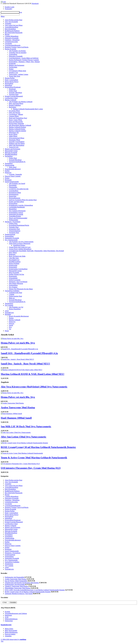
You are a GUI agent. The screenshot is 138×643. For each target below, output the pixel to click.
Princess (11, 323)
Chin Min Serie (14, 258)
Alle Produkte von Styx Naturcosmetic (21, 242)
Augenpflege (13, 54)
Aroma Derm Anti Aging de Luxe (20, 247)
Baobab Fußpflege (15, 105)
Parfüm (7, 171)
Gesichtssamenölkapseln (12, 45)
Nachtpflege (9, 156)
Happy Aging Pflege (15, 120)
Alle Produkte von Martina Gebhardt (20, 102)
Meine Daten (9, 629)
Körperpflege (13, 203)
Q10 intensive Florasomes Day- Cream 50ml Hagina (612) (31, 468)
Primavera (8, 172)
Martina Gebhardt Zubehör (17, 131)
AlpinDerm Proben (19, 245)
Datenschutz (9, 621)
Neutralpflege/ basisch (16, 212)
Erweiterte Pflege (14, 111)
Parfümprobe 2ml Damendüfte (15, 577)
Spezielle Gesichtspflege (16, 142)
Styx (10, 327)
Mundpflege (13, 209)
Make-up (12, 298)
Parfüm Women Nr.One (16, 274)
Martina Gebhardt (10, 100)
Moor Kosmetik (14, 272)
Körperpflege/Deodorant (13, 87)
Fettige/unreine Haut (15, 296)
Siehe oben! (12, 167)
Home (7, 331)
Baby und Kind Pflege (16, 103)
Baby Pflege (13, 252)
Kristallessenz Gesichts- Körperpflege (21, 205)
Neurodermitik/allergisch (13, 169)
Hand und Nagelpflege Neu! (18, 118)
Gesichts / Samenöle (15, 174)
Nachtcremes (13, 67)
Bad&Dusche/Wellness (12, 31)
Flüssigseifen (13, 187)
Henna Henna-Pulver (11, 82)
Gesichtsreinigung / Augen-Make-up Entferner (23, 58)
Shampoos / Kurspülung (12, 222)
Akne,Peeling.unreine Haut (13, 20)
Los (20, 12)
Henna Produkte (14, 263)
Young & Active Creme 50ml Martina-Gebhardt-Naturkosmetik (34, 457)
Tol (10, 329)
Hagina (11, 318)
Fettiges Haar (13, 223)
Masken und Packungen (16, 65)
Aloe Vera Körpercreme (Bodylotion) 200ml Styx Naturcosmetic (34, 386)
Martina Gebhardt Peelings (17, 127)
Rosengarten (13, 276)
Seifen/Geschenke (14, 280)
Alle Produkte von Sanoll (17, 183)
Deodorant (12, 89)
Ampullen (8, 23)
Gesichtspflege (13, 191)
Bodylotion (12, 107)
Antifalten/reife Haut (15, 292)
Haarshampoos (13, 194)
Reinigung (8, 180)
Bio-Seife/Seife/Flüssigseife (13, 32)
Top (2, 641)
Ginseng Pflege (14, 116)
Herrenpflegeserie (14, 198)
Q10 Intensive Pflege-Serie (17, 71)
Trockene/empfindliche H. (17, 162)
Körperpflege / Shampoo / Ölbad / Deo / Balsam (24, 62)
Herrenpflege (9, 83)
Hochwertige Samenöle (16, 123)
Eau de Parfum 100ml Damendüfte (16, 581)
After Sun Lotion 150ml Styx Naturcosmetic (23, 436)
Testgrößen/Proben (15, 216)
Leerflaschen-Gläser (11, 98)
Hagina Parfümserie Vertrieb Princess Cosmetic (24, 60)
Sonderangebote (10, 234)
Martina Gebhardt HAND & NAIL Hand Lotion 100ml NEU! (32, 374)
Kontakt (7, 611)
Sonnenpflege (9, 236)
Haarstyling (12, 196)
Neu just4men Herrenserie (17, 211)
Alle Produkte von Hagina (17, 51)
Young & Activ (14, 147)
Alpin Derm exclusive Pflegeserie (19, 243)
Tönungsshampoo (14, 231)
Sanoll (11, 325)
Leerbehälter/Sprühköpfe (17, 207)
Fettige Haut (13, 91)
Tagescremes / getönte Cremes (18, 74)
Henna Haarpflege (15, 309)
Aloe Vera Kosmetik (11, 22)
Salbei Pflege (13, 136)
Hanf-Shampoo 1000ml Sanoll (16, 418)
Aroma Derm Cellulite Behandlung (20, 249)
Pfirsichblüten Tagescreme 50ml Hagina (18, 588)
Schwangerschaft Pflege (16, 138)
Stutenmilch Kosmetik (12, 238)
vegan (7, 311)
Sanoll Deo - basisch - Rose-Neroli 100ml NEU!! (25, 363)
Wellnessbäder (13, 220)
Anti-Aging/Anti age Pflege (14, 25)
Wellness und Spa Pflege (17, 143)
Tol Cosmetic (9, 305)
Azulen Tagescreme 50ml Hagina (18, 407)
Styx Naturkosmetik (11, 240)
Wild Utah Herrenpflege (16, 145)
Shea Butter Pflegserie (16, 283)
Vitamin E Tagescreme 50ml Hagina (16, 586)
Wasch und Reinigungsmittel (18, 218)
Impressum (8, 615)
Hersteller (8, 314)
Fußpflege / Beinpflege (12, 40)
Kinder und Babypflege (16, 202)
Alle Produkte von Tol (16, 307)
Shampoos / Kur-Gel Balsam (18, 282)
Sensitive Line (13, 72)
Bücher (7, 34)
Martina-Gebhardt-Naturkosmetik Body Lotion (28, 109)
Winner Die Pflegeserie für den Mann (21, 289)
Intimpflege (8, 85)
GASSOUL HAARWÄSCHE (18, 189)
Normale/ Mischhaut (15, 92)
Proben (11, 69)
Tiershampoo (9, 303)
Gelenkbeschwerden (11, 42)
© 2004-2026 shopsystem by (13, 639)
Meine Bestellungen (11, 632)
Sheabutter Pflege (14, 140)
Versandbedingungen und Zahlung (16, 613)
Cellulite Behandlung (11, 36)
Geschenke (8, 43)
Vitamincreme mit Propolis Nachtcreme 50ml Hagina (22, 583)
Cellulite (11, 294)
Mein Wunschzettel (11, 630)
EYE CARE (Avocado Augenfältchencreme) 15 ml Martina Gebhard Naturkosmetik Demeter (35, 590)
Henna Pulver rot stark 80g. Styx (18, 342)
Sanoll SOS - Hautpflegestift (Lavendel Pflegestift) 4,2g (29, 353)
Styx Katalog (13, 287)
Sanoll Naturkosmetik (12, 182)
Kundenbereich (6, 625)
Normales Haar (14, 227)
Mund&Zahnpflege (11, 154)
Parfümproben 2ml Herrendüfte (15, 584)
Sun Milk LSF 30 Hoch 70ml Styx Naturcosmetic (26, 426)
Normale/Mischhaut (15, 160)
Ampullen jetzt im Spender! (17, 52)
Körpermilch (13, 267)
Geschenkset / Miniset (16, 114)
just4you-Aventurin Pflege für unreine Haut (23, 200)
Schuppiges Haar (14, 229)
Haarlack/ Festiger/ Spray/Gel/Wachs (16, 47)
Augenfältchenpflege (11, 27)
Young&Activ (9, 312)
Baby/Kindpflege (10, 29)
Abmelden (8, 636)
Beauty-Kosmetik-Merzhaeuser (19, 316)
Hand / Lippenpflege (11, 80)
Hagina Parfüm (10, 78)
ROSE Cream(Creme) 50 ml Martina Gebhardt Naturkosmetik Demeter (38, 447)
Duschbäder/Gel (14, 260)
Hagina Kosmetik (10, 49)
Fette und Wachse (14, 112)
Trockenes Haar (14, 232)
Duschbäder (13, 185)
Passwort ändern (10, 634)
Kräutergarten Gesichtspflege (18, 269)
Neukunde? (8, 9)
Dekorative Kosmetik (11, 38)
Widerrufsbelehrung (11, 619)
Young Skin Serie (14, 76)
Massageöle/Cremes (11, 151)
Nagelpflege (9, 163)
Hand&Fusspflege (15, 262)
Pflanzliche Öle (14, 132)
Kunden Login (9, 7)
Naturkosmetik (9, 165)
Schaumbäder (13, 278)
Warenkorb (35, 3)
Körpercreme (13, 265)
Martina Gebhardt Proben (17, 129)
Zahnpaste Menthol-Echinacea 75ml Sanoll (19, 593)
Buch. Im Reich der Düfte (17, 256)
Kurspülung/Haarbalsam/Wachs (19, 225)
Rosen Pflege (13, 134)
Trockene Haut (13, 94)
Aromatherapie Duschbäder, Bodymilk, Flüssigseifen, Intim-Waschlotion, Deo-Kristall (36, 251)
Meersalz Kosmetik (11, 152)
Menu (3, 16)
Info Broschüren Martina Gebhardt (20, 125)
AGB (6, 617)
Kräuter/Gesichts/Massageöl (14, 96)
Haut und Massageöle (16, 122)
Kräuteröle (12, 63)
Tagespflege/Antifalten (12, 291)
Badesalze (12, 254)
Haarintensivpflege (15, 192)
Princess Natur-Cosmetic (13, 176)
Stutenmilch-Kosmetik (16, 214)
